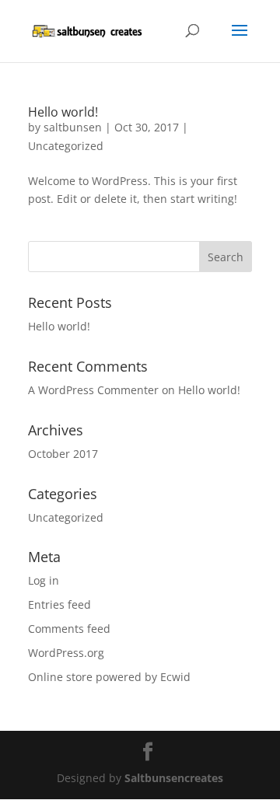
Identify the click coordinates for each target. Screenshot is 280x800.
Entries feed (59, 604)
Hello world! (63, 112)
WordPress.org (66, 652)
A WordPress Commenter (93, 390)
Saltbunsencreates (173, 777)
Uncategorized (65, 145)
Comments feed (69, 628)
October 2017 (63, 453)
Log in (43, 580)
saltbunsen (73, 127)
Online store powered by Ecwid (109, 676)
